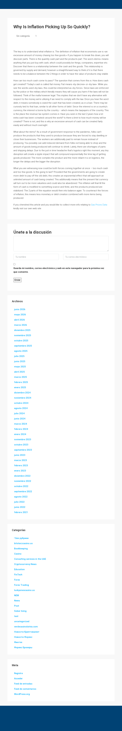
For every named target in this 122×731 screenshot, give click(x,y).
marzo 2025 (20, 377)
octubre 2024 (21, 403)
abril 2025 (19, 371)
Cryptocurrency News (25, 564)
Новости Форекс (23, 637)
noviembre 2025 (22, 335)
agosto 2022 (21, 496)
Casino (17, 553)
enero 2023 (20, 470)
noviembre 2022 (22, 481)
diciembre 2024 (22, 392)
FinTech (18, 574)
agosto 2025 (21, 351)
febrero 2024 (21, 429)
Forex (17, 579)
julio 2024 (19, 413)
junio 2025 (19, 361)
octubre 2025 (21, 340)
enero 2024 (20, 434)
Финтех (18, 642)
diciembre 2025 (22, 330)
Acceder (18, 678)
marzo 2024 (20, 424)
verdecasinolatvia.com (26, 626)
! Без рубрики (21, 538)
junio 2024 (19, 418)
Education (19, 569)
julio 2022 (19, 502)
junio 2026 (19, 309)
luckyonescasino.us (24, 590)
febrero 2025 (21, 382)
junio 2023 (19, 455)
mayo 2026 (20, 314)
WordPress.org (22, 694)
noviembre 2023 (22, 439)
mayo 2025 (20, 366)
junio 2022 (19, 507)
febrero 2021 (21, 512)
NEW (16, 595)
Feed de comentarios (25, 689)
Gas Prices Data (99, 204)
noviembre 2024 (22, 397)
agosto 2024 (21, 408)
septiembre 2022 (23, 491)
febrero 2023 (21, 465)
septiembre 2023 (23, 450)
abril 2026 (19, 319)
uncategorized (21, 621)
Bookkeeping (21, 548)
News (17, 600)
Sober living (20, 611)
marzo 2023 (20, 460)
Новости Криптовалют (26, 632)
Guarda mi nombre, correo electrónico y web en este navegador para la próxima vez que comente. (58, 270)
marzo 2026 (20, 325)
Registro (18, 673)
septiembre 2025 (23, 345)
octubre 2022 (21, 486)
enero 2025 (20, 387)
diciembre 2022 (22, 476)
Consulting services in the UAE (30, 559)
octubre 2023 (21, 444)
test (16, 616)
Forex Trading (21, 585)
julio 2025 (19, 356)
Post (16, 605)
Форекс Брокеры (23, 647)
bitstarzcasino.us (23, 543)
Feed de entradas (23, 683)
